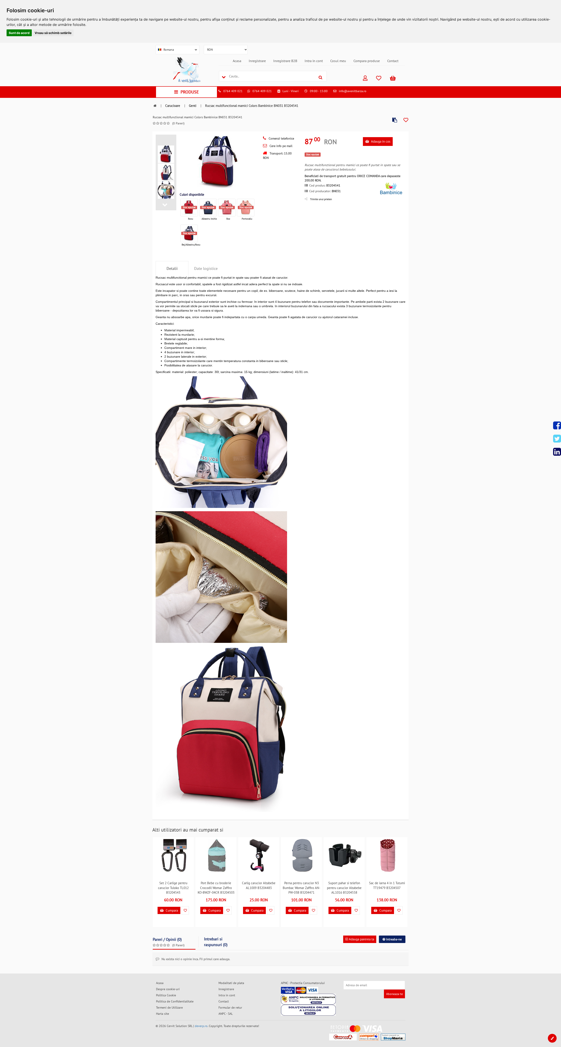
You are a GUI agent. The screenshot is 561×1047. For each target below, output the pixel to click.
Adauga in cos (380, 141)
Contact (392, 61)
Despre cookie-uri (168, 989)
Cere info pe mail (280, 146)
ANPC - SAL (225, 1014)
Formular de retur (230, 1007)
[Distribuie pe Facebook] (557, 425)
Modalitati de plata (231, 983)
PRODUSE (190, 92)
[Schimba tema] (552, 1038)
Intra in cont (314, 61)
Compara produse (366, 61)
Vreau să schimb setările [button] (53, 33)
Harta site (162, 1014)
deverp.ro (201, 1026)
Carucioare (172, 106)
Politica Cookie (166, 995)
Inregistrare (257, 61)
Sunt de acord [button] (19, 33)
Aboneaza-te (394, 994)
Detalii (172, 268)
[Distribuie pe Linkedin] (557, 451)
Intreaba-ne (393, 939)
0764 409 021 (233, 91)
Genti (192, 106)
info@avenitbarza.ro (352, 91)
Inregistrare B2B (285, 61)
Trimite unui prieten (321, 199)
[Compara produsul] (394, 120)
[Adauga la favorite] (405, 120)
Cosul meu (338, 61)
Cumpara (171, 910)
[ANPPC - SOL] (308, 1010)
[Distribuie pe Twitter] (557, 438)
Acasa (237, 61)
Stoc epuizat (189, 207)
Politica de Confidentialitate (175, 1001)
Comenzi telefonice (281, 138)
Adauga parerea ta (361, 939)
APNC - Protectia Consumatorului (303, 983)
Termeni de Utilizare (169, 1007)
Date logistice (206, 268)
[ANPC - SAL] (308, 999)
